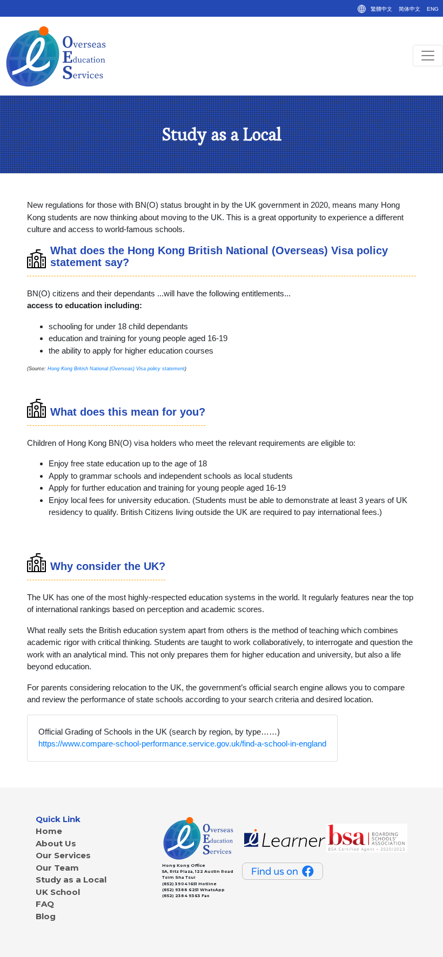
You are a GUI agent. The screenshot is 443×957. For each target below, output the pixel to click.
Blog (46, 916)
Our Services (63, 855)
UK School (58, 892)
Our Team (57, 868)
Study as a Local (71, 879)
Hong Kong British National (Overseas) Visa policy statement (116, 368)
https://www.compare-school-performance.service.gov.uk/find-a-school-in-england (182, 743)
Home (49, 831)
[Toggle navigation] (428, 55)
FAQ (45, 904)
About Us (56, 843)
